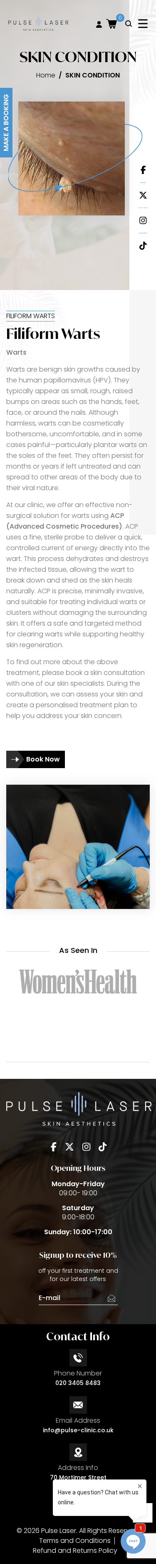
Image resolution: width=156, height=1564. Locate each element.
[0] (111, 23)
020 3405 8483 (78, 1383)
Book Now (43, 759)
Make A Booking (6, 122)
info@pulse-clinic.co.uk (78, 1430)
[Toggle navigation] (143, 23)
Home (45, 75)
